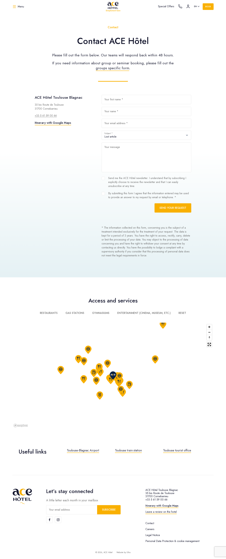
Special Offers (166, 6)
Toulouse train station (128, 450)
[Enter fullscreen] (209, 344)
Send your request (172, 208)
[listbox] (197, 6)
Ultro (129, 552)
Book (208, 6)
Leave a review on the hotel (161, 512)
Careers (149, 529)
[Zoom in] (209, 327)
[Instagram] (58, 519)
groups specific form (112, 68)
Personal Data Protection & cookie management (172, 541)
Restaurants (49, 313)
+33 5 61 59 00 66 (46, 116)
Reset (182, 313)
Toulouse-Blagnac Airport (83, 450)
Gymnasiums (100, 313)
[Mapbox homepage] (20, 425)
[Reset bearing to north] (209, 337)
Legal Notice (152, 535)
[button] (129, 385)
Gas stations (75, 313)
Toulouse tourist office (177, 450)
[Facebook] (49, 519)
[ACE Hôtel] (113, 7)
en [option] (195, 6)
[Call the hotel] (180, 6)
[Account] (188, 6)
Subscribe (109, 510)
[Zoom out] (209, 332)
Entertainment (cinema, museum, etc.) (144, 313)
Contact (149, 523)
